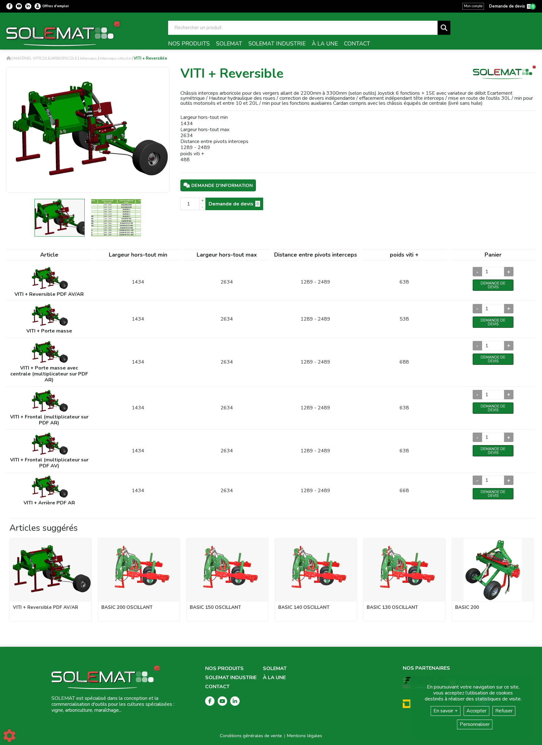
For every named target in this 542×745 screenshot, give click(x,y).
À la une (274, 678)
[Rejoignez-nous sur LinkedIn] (28, 6)
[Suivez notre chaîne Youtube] (19, 6)
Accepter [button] (476, 710)
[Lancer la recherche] (444, 28)
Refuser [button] (504, 710)
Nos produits (224, 669)
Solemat (275, 669)
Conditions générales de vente (251, 735)
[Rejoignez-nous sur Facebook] (9, 6)
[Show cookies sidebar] (9, 735)
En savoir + (445, 710)
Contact (217, 687)
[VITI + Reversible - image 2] (116, 218)
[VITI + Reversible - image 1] (60, 218)
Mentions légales (304, 735)
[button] (150, 58)
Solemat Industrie (231, 678)
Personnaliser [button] (475, 724)
